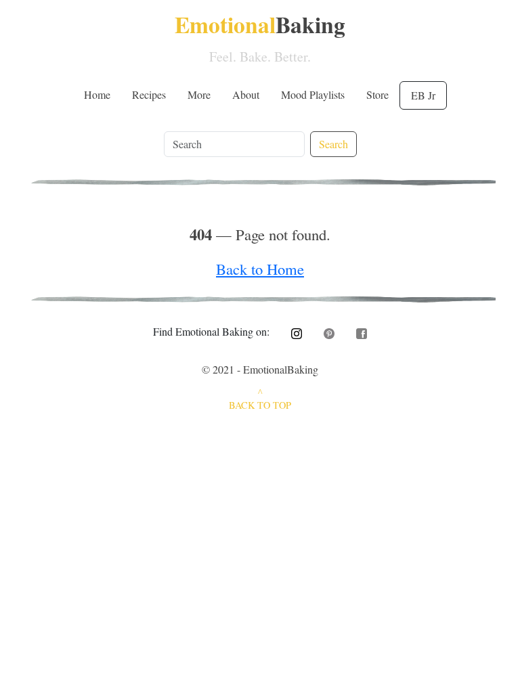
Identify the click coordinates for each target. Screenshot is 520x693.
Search (333, 144)
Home (97, 94)
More (199, 94)
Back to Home (260, 269)
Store (377, 94)
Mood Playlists (313, 94)
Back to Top (260, 405)
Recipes (149, 94)
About (245, 94)
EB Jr (423, 95)
